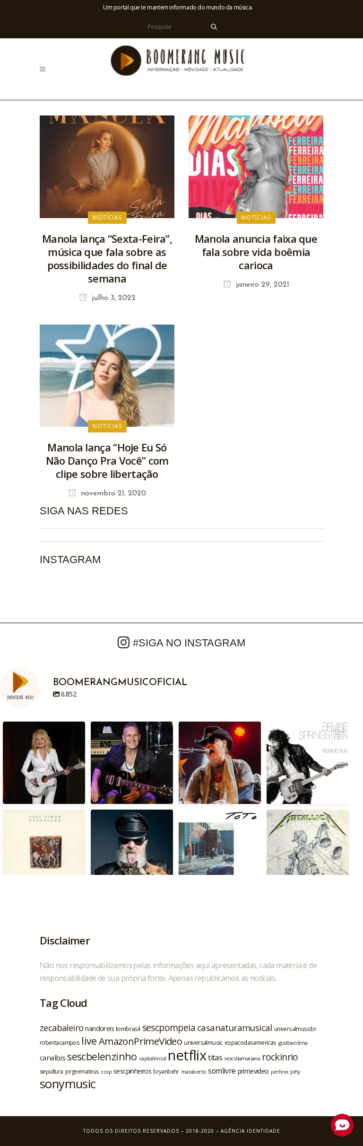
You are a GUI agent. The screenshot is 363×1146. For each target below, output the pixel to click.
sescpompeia (168, 1028)
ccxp (106, 1071)
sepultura (51, 1071)
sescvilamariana (242, 1058)
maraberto (194, 1071)
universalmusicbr (295, 1028)
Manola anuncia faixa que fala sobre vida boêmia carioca (256, 251)
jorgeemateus (82, 1071)
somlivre (221, 1071)
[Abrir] (44, 763)
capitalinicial (152, 1058)
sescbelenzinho (102, 1056)
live (89, 1041)
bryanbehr (166, 1071)
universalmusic (203, 1042)
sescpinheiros (132, 1071)
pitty (295, 1071)
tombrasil (128, 1028)
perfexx (280, 1071)
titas (215, 1057)
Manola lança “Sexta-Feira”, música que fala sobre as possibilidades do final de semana (107, 258)
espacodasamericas (251, 1042)
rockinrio (280, 1056)
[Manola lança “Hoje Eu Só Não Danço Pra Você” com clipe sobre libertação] (107, 375)
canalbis (52, 1057)
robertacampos (59, 1042)
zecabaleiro (61, 1027)
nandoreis (99, 1028)
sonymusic (68, 1083)
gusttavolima (293, 1042)
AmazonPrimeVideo (140, 1041)
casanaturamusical (234, 1027)
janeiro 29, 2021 (261, 285)
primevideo (253, 1071)
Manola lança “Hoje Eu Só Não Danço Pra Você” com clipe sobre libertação (107, 460)
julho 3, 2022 (112, 298)
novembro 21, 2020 (112, 493)
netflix (187, 1055)
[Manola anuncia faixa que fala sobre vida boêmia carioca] (256, 166)
